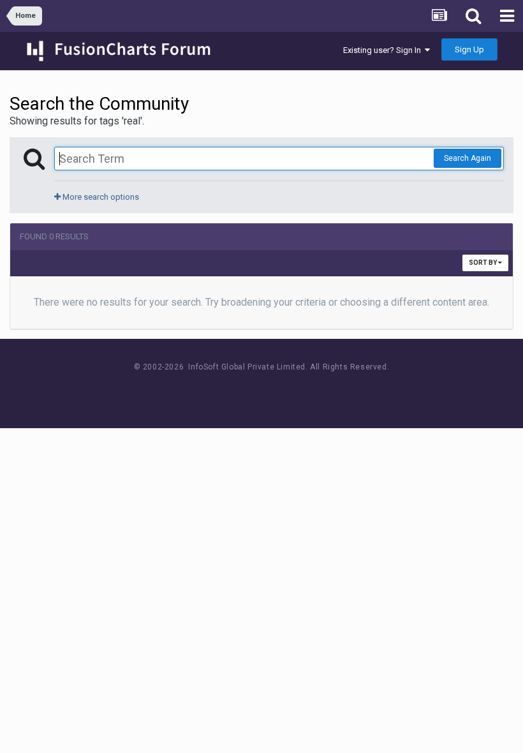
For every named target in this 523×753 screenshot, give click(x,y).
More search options (100, 197)
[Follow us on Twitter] (278, 391)
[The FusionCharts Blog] (220, 391)
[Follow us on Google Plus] (306, 391)
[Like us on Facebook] (249, 391)
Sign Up (469, 49)
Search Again (467, 158)
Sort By (483, 262)
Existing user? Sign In (384, 50)
